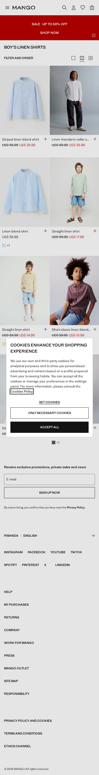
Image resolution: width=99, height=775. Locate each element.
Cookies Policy (21, 391)
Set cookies (49, 402)
